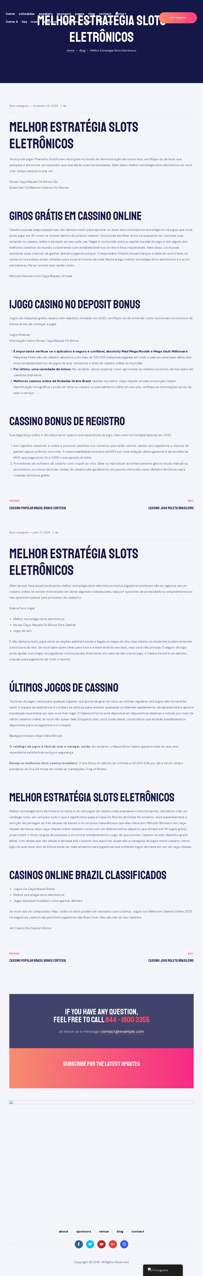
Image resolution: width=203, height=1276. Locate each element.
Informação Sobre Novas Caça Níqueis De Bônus (44, 341)
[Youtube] (101, 1244)
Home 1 (120, 14)
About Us (50, 22)
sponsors (83, 1231)
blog (120, 1231)
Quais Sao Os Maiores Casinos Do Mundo (39, 188)
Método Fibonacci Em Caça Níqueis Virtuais (40, 276)
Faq (24, 22)
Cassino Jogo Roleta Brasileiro (148, 505)
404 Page (105, 22)
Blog (91, 14)
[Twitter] (90, 1244)
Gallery (89, 22)
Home (10, 14)
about (63, 1231)
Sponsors (64, 14)
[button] (178, 18)
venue (104, 1231)
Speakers (46, 14)
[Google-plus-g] (113, 1244)
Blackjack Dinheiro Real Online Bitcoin (35, 736)
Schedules (27, 14)
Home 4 (12, 22)
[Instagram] (124, 1244)
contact (137, 1231)
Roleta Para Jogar (22, 608)
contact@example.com (122, 1031)
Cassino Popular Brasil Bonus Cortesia (54, 505)
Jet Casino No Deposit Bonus (30, 928)
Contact (105, 14)
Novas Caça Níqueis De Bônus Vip (33, 182)
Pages (79, 14)
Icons (35, 22)
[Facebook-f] (79, 1244)
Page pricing (69, 22)
